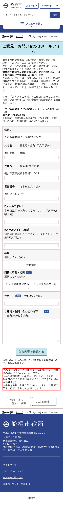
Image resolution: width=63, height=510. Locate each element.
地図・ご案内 (12, 437)
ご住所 (8, 166)
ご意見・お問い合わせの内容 (21, 311)
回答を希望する (20, 284)
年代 (7, 253)
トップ (19, 36)
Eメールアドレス (14, 206)
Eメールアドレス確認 (16, 229)
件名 (7, 295)
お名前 (8, 145)
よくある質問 (42, 401)
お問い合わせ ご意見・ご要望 (17, 401)
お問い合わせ (10, 443)
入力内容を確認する (31, 351)
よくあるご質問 (20, 96)
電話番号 (9, 186)
